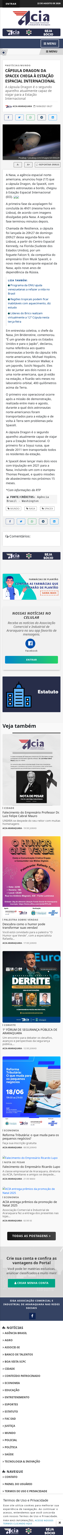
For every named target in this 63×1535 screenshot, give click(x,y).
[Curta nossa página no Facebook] (32, 1316)
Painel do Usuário (18, 1484)
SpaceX (48, 508)
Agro (8, 1340)
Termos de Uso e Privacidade (25, 1491)
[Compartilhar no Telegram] (41, 117)
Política (10, 1447)
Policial (10, 1440)
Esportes (11, 1404)
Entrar (11, 3)
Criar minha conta (32, 1283)
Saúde (9, 1454)
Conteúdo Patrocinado (22, 1376)
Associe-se (12, 1347)
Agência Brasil (15, 1333)
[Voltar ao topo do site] (58, 844)
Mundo (14, 508)
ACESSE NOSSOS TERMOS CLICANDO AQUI (28, 1522)
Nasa (31, 508)
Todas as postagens (30, 1236)
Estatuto (11, 1411)
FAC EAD (10, 1419)
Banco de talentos (18, 1354)
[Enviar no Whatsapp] (30, 117)
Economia (12, 1383)
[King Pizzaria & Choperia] (31, 32)
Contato (10, 1477)
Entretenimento (16, 1397)
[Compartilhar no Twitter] (19, 117)
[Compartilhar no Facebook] (8, 117)
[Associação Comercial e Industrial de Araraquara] (31, 18)
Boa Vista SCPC (15, 1361)
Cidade (9, 1369)
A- (18, 164)
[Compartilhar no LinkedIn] (53, 117)
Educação (11, 1390)
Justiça (9, 1426)
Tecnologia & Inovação (22, 1461)
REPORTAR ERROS (48, 164)
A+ (28, 164)
